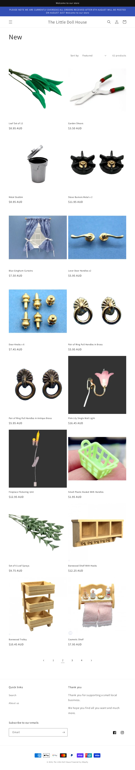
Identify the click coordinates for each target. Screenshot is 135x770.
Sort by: (74, 55)
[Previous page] (44, 660)
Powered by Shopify (79, 762)
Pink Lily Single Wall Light (81, 418)
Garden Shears (75, 123)
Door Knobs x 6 (16, 344)
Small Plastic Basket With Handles (86, 492)
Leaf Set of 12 (16, 123)
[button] (10, 22)
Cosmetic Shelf (75, 639)
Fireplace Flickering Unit (21, 492)
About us (14, 703)
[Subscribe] (63, 732)
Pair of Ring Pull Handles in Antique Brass (30, 418)
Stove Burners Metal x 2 (80, 197)
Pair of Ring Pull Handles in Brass (85, 344)
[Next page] (91, 660)
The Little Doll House (62, 762)
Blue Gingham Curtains (21, 270)
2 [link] (63, 660)
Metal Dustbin (16, 197)
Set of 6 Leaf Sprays (19, 565)
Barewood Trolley (18, 639)
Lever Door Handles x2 (79, 270)
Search (13, 695)
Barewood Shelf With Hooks (82, 565)
